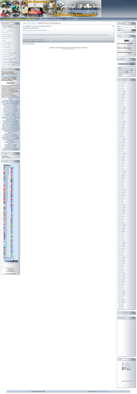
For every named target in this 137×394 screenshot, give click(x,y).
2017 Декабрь (121, 175)
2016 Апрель (121, 148)
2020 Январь (121, 212)
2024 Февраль (122, 281)
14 (36, 23)
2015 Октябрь (121, 139)
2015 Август (121, 136)
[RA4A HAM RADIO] (126, 367)
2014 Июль (121, 120)
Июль (32, 23)
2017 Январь (121, 159)
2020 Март (121, 215)
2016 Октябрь (121, 154)
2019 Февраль (122, 195)
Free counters (10, 262)
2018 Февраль (122, 178)
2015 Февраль (122, 129)
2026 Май (120, 305)
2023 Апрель (121, 266)
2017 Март (121, 162)
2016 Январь (121, 144)
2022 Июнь (121, 254)
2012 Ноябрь (121, 92)
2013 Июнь (121, 103)
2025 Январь (121, 293)
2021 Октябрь (121, 243)
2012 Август (121, 89)
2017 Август (121, 169)
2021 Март (121, 233)
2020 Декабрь (121, 228)
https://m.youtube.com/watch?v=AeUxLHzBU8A (34, 30)
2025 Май (120, 296)
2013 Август (121, 106)
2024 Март (121, 282)
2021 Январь (121, 230)
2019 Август (121, 204)
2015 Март (121, 130)
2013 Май (120, 101)
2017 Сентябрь (122, 171)
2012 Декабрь (121, 94)
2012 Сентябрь (122, 91)
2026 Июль (121, 308)
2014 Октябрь (121, 123)
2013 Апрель (121, 100)
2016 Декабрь (121, 157)
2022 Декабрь (121, 260)
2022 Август (121, 255)
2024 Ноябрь (121, 290)
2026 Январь (121, 302)
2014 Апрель (121, 116)
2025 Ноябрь (121, 299)
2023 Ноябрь (121, 276)
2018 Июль (121, 186)
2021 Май (120, 236)
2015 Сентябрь (122, 138)
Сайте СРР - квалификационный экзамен (11, 98)
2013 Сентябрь (122, 107)
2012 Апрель (121, 85)
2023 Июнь (121, 269)
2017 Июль (121, 168)
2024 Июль (121, 288)
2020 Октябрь (121, 225)
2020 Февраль (122, 213)
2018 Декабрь (121, 192)
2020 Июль (121, 221)
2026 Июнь (121, 307)
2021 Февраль (122, 231)
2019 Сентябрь (122, 206)
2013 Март (121, 98)
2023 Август (121, 272)
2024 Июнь (121, 287)
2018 (29, 23)
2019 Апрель (121, 198)
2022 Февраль (122, 248)
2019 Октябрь (121, 207)
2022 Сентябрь (122, 257)
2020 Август (121, 222)
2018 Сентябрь (122, 189)
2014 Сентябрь (122, 121)
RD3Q (37, 41)
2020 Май (120, 218)
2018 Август (121, 187)
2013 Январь (121, 95)
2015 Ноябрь (121, 141)
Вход (42, 15)
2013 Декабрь (121, 112)
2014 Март (121, 115)
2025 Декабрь (121, 301)
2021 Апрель (121, 234)
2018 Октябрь (121, 190)
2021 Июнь (121, 237)
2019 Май (120, 199)
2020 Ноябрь (121, 227)
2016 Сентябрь (122, 153)
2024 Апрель (121, 284)
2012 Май (120, 86)
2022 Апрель (121, 251)
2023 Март (121, 264)
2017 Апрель (121, 163)
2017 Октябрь (121, 172)
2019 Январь (121, 193)
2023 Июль (121, 270)
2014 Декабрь (121, 126)
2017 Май (120, 165)
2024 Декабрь (121, 292)
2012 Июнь (121, 88)
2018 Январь (121, 177)
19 (126, 71)
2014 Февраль (122, 113)
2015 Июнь (121, 135)
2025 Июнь (121, 298)
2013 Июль (121, 104)
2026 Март (121, 304)
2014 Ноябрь (121, 124)
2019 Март (121, 196)
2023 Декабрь (121, 278)
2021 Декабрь (121, 245)
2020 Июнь (121, 219)
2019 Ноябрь (121, 209)
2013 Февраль (122, 97)
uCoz (108, 391)
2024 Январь (121, 279)
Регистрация (35, 15)
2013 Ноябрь (121, 110)
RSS (62, 19)
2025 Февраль (122, 295)
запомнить (122, 30)
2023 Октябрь (121, 275)
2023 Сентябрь (122, 273)
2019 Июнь (121, 201)
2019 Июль (121, 202)
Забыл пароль (122, 32)
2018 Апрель (121, 181)
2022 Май (120, 252)
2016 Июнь (121, 150)
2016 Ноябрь (121, 156)
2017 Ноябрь (121, 174)
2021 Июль (121, 239)
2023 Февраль (122, 263)
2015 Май (120, 133)
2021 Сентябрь (122, 242)
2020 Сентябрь (122, 224)
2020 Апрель (121, 216)
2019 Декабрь (121, 210)
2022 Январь (121, 246)
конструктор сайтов (100, 391)
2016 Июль (121, 151)
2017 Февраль (122, 160)
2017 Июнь (121, 166)
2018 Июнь (121, 184)
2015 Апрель (121, 132)
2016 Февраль (122, 145)
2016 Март (121, 147)
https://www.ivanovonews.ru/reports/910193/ (34, 39)
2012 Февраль (122, 82)
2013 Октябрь (121, 109)
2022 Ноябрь (121, 258)
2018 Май (120, 183)
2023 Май (120, 267)
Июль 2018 (130, 62)
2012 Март (121, 83)
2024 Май (120, 285)
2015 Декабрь (121, 142)
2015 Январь (121, 127)
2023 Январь (121, 261)
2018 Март (121, 180)
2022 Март (121, 249)
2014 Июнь (121, 118)
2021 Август (121, 240)
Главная (28, 15)
